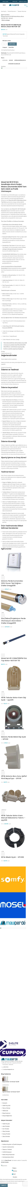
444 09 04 (6, 1067)
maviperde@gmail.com (9, 1069)
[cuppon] (13, 961)
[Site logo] (14, 5)
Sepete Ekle (12, 44)
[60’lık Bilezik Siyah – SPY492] (14, 837)
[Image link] (9, 1059)
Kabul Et (3, 1185)
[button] (3, 854)
